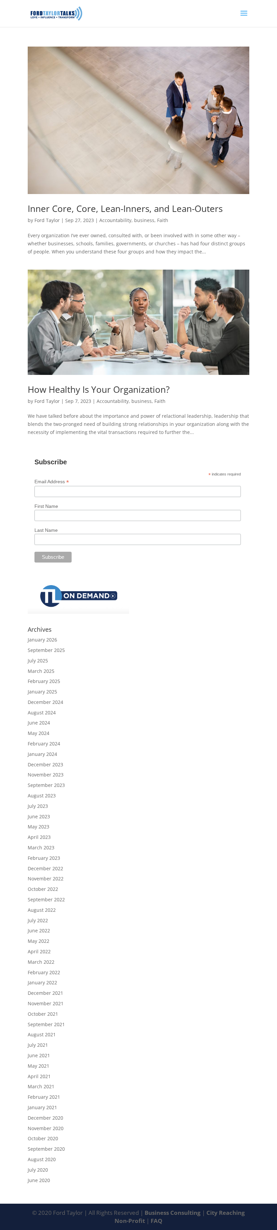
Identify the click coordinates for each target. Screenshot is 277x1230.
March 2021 (41, 1086)
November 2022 (46, 878)
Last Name (46, 530)
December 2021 (45, 993)
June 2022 (39, 930)
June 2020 (39, 1180)
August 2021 (42, 1034)
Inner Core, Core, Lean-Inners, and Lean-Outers (125, 208)
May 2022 (38, 941)
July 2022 (38, 920)
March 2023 (41, 847)
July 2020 (38, 1170)
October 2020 (43, 1138)
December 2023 (45, 764)
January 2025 (42, 691)
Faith (162, 220)
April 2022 (39, 951)
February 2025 (44, 681)
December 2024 (45, 702)
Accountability (115, 220)
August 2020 (42, 1159)
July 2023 (38, 806)
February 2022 (44, 972)
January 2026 (42, 639)
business (144, 220)
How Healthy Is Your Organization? (99, 389)
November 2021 (46, 1003)
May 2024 (38, 733)
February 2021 (44, 1097)
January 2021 (42, 1107)
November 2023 (46, 774)
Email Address (51, 482)
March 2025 (41, 671)
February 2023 (44, 858)
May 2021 (38, 1066)
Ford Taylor (47, 220)
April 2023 (39, 837)
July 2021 (38, 1045)
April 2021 (39, 1076)
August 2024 (42, 712)
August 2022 (42, 910)
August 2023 (42, 795)
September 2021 (46, 1024)
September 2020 (46, 1149)
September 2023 (46, 785)
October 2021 (43, 1014)
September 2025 (46, 650)
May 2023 (38, 826)
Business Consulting (173, 1213)
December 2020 (45, 1118)
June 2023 (39, 816)
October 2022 (43, 889)
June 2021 (39, 1055)
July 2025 (38, 660)
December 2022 (45, 868)
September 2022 (46, 899)
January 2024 (42, 754)
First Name (46, 506)
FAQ (156, 1221)
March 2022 (41, 962)
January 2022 (42, 982)
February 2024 (44, 743)
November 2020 (46, 1128)
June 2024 (39, 722)
